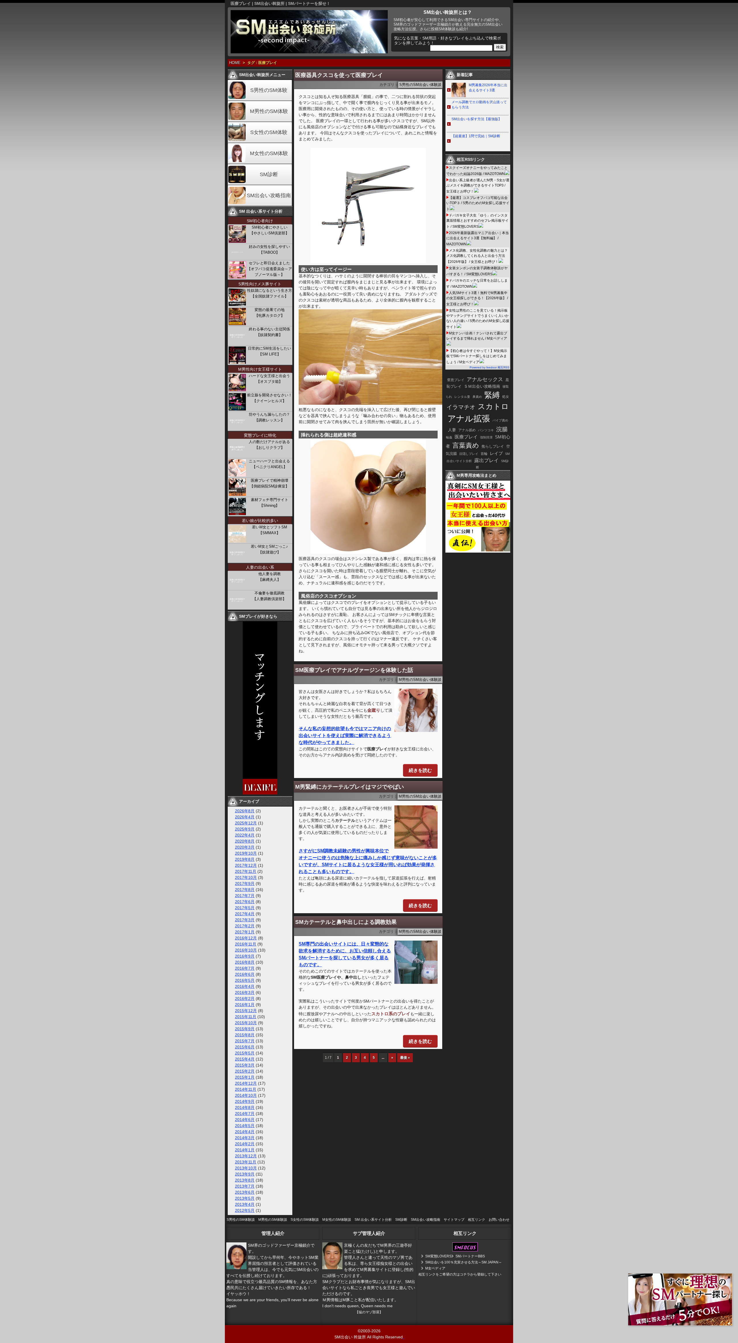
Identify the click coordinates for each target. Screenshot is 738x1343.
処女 (505, 396)
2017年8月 (245, 889)
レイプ (496, 453)
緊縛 (492, 395)
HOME (234, 63)
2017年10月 (246, 877)
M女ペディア (435, 1268)
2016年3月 (245, 992)
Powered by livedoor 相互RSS (489, 367)
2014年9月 (245, 1101)
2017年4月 (245, 913)
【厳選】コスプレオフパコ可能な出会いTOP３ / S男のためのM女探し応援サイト (477, 203)
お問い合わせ (499, 1220)
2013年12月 (246, 1156)
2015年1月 (245, 1077)
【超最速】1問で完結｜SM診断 (475, 136)
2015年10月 (246, 1022)
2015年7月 (245, 1041)
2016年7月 (245, 968)
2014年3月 (245, 1137)
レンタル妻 (462, 396)
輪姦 (449, 437)
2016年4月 (245, 986)
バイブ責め (500, 420)
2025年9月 (245, 829)
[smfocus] (465, 1250)
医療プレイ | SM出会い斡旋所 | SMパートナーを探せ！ (280, 3)
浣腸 (502, 429)
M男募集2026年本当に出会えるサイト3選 (488, 87)
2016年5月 (245, 980)
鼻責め (477, 396)
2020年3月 (245, 847)
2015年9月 (245, 1028)
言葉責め (465, 445)
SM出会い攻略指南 (269, 195)
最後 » (405, 1058)
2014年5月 (245, 1125)
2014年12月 (246, 1083)
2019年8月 (245, 859)
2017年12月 (246, 865)
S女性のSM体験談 (305, 1220)
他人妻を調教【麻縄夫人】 (269, 577)
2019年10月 (246, 853)
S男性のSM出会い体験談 (420, 85)
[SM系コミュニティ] (260, 793)
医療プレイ (466, 436)
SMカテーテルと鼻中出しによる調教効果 (346, 922)
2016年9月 (245, 956)
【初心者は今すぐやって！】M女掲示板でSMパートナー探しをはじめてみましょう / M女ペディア (476, 356)
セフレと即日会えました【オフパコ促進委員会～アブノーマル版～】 (269, 269)
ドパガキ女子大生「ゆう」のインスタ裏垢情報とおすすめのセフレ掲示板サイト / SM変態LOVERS (477, 221)
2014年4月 (245, 1131)
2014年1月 (245, 1150)
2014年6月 (245, 1119)
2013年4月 (245, 1204)
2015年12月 (246, 1010)
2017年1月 (245, 932)
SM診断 (269, 174)
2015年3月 (245, 1065)
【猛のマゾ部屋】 (369, 1312)
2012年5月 (245, 1210)
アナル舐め (467, 430)
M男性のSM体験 (269, 111)
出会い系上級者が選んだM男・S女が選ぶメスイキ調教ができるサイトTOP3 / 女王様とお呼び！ (477, 185)
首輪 (484, 454)
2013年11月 (245, 1162)
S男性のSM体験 (268, 90)
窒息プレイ (455, 380)
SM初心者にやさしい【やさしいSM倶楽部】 (269, 230)
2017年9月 (245, 883)
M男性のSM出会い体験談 (420, 680)
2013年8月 (245, 1180)
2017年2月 (245, 926)
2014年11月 (245, 1089)
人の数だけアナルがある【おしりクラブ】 (269, 445)
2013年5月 (245, 1198)
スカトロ (493, 406)
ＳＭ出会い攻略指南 (482, 386)
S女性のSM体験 (268, 132)
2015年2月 (245, 1071)
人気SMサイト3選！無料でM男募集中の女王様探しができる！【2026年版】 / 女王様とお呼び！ (477, 298)
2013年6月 (245, 1192)
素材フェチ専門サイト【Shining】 (269, 503)
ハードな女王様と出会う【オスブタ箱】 (269, 379)
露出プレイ (486, 460)
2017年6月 (245, 901)
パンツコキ (486, 430)
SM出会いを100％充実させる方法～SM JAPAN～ (463, 1262)
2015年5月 (245, 1053)
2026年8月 (245, 811)
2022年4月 (245, 835)
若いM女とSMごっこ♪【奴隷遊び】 (269, 549)
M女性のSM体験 (269, 153)
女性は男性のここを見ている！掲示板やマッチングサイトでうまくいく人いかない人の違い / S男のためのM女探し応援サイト (477, 318)
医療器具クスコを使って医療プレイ (339, 75)
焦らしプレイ (492, 446)
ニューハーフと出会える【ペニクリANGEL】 (269, 464)
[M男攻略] (478, 551)
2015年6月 (245, 1047)
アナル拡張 (468, 418)
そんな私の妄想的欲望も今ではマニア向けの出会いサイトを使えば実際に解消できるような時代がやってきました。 (345, 735)
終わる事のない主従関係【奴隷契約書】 (269, 332)
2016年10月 (246, 950)
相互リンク (476, 1220)
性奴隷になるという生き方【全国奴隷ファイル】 (269, 293)
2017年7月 (245, 895)
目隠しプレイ (468, 453)
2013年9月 (245, 1174)
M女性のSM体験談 (336, 1220)
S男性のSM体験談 (241, 1220)
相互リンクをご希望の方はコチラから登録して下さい (459, 1274)
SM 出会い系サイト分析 (373, 1220)
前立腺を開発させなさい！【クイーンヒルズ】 (269, 398)
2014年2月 (245, 1144)
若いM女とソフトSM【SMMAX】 (269, 530)
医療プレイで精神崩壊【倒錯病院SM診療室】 (269, 483)
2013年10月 (246, 1168)
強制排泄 (486, 437)
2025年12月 (246, 823)
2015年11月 (245, 1016)
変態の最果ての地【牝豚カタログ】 (270, 313)
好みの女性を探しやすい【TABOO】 (269, 249)
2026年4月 (245, 817)
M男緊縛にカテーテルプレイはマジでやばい (349, 787)
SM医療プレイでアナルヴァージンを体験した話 (354, 670)
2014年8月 (245, 1107)
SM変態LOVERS (438, 1256)
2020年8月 (245, 841)
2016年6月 (245, 974)
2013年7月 (245, 1186)
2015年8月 (245, 1035)
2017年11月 (245, 871)
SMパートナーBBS (470, 1256)
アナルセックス (485, 379)
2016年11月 (245, 944)
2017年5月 (245, 907)
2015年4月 (245, 1059)
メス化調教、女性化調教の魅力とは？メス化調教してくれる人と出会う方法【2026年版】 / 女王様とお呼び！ (477, 256)
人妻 (452, 429)
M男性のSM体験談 (272, 1220)
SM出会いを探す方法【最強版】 (476, 119)
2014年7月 (245, 1113)
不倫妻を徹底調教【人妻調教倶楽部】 (269, 596)
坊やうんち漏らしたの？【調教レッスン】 (269, 417)
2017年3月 (245, 920)
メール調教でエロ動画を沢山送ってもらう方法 (479, 104)
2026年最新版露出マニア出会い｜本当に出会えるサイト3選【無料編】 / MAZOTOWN (477, 238)
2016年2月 (245, 998)
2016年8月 (245, 962)
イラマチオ (461, 407)
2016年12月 (246, 938)
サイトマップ (454, 1220)
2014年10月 (246, 1095)
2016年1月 (245, 1004)
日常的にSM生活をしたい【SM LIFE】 (269, 351)
